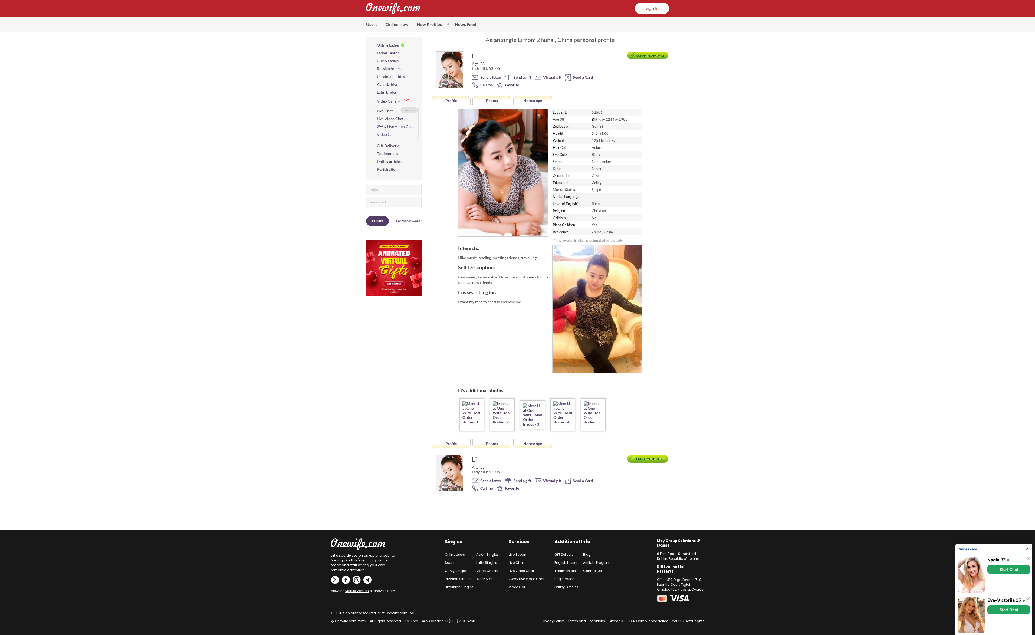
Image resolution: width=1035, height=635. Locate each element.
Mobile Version (357, 590)
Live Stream (518, 554)
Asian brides (387, 84)
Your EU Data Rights (688, 621)
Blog (587, 554)
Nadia (993, 559)
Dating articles (389, 161)
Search (451, 562)
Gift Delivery (388, 145)
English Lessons (567, 562)
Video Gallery (388, 101)
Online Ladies (388, 45)
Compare (409, 109)
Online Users (455, 554)
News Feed (465, 24)
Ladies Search (388, 53)
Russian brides (389, 68)
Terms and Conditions (586, 621)
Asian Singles (487, 554)
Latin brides (387, 92)
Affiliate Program (596, 562)
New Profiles (429, 24)
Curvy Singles (456, 570)
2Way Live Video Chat (395, 126)
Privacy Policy (553, 621)
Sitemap (616, 621)
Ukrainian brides (391, 76)
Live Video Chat (390, 118)
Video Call (386, 134)
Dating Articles (566, 587)
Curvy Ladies (388, 60)
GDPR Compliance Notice (647, 621)
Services (519, 541)
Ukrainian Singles (459, 587)
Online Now (397, 24)
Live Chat (385, 110)
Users (371, 24)
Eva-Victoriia (1001, 600)
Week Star (484, 579)
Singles (453, 541)
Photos (492, 100)
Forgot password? (409, 221)
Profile (451, 100)
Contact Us (592, 570)
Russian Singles (458, 579)
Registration (387, 169)
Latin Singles (486, 562)
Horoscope (532, 100)
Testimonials (387, 153)
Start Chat (1009, 569)
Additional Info (572, 541)
